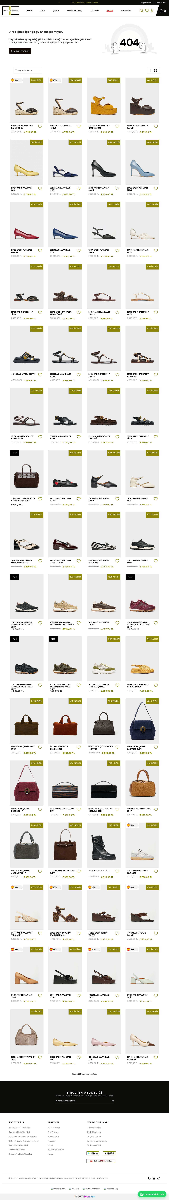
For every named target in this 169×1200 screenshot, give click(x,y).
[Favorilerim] (147, 10)
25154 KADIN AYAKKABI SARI (21, 189)
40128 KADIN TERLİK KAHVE (97, 934)
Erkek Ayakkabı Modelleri (19, 1132)
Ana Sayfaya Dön (21, 51)
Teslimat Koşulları (93, 1128)
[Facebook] (149, 1178)
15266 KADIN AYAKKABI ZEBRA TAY (98, 561)
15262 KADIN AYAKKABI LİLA (98, 1058)
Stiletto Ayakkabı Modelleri (20, 1154)
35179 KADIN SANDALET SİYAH (22, 313)
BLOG (50, 1145)
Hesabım (51, 1141)
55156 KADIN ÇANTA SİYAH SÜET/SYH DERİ (100, 810)
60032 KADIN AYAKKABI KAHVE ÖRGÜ (22, 127)
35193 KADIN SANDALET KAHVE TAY (138, 375)
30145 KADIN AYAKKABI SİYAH (98, 499)
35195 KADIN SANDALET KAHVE (99, 375)
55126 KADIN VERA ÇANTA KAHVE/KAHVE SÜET (23, 499)
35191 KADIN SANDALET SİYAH (60, 437)
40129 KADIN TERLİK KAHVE (136, 934)
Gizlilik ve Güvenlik (93, 1145)
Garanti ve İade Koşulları (96, 1141)
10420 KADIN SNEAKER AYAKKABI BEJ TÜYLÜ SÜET (62, 623)
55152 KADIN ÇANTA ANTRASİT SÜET (20, 872)
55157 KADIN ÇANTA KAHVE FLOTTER (100, 748)
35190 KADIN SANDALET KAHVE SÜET (99, 437)
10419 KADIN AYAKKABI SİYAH (137, 561)
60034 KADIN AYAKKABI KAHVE (60, 127)
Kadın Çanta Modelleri (18, 1145)
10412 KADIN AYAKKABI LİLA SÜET (137, 872)
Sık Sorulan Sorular (56, 1150)
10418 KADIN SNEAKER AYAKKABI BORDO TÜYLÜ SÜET (138, 624)
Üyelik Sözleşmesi (93, 1132)
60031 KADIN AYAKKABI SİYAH (60, 996)
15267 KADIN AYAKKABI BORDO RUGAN (60, 561)
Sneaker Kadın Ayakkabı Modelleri (23, 1136)
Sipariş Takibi (160, 3)
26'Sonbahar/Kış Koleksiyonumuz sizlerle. (84, 3)
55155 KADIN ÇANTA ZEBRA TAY (62, 810)
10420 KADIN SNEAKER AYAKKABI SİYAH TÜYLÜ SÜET (21, 624)
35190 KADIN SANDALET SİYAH (138, 437)
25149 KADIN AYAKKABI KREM (137, 251)
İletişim (51, 1154)
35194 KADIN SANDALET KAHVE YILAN (22, 437)
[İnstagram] (154, 1178)
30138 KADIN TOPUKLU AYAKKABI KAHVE (60, 934)
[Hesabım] (152, 11)
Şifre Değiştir (53, 1132)
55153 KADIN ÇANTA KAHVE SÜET (62, 872)
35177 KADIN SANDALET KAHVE (99, 313)
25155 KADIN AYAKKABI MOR (60, 189)
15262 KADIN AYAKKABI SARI (60, 1058)
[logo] (10, 10)
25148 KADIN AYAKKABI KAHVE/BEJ (137, 1058)
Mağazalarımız (146, 3)
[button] (59, 2)
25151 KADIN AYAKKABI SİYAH (98, 251)
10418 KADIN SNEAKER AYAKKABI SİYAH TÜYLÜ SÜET (21, 686)
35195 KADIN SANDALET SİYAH (60, 375)
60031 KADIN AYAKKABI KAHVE (98, 996)
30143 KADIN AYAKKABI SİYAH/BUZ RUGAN (21, 561)
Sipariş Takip (53, 1136)
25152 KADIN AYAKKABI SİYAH (98, 189)
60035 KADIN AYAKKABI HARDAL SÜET (99, 127)
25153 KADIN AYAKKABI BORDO (21, 251)
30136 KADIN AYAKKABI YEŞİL (137, 996)
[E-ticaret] (84, 1197)
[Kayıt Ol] (113, 1100)
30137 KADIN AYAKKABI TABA (21, 996)
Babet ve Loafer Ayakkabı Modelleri (23, 1141)
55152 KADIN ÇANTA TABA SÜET (139, 810)
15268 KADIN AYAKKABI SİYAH (60, 499)
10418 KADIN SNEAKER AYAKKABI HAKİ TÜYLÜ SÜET (60, 686)
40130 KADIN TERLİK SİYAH (23, 374)
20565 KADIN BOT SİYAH (99, 871)
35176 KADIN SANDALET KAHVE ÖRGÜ (61, 313)
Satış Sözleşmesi (93, 1136)
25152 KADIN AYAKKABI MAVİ (137, 189)
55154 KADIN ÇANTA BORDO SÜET (20, 810)
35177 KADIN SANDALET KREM (138, 313)
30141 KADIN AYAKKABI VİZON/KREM (21, 934)
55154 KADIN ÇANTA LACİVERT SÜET (136, 748)
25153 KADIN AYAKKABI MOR (60, 251)
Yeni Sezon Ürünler (17, 1150)
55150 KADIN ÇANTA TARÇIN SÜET (59, 748)
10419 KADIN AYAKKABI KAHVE (98, 623)
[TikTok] (158, 1178)
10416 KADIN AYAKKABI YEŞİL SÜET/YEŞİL (98, 685)
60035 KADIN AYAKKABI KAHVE (137, 127)
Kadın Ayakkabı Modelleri (19, 1128)
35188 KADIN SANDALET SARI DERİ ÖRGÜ (138, 685)
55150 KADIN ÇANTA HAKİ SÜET (22, 748)
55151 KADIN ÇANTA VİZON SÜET (23, 1058)
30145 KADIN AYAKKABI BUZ (137, 499)
